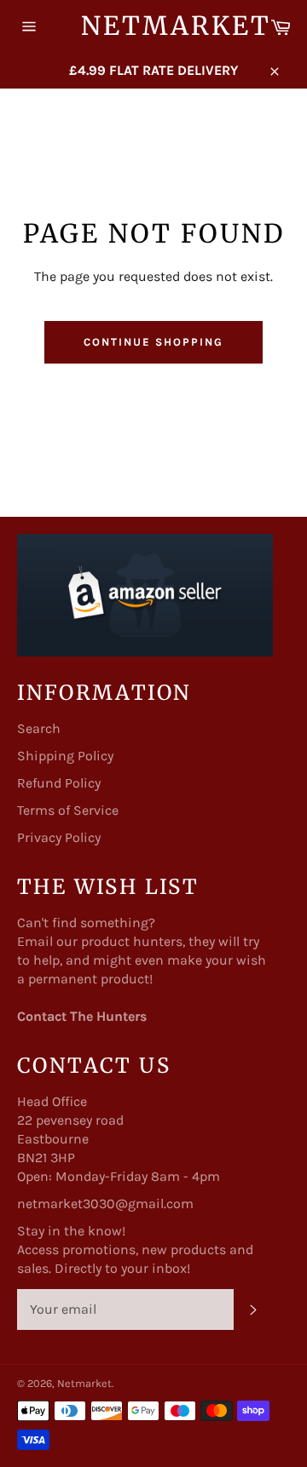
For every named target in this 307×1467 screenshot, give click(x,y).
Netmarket (153, 25)
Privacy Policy (59, 837)
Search (39, 728)
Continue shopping (153, 341)
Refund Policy (59, 783)
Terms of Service (68, 810)
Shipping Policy (65, 756)
